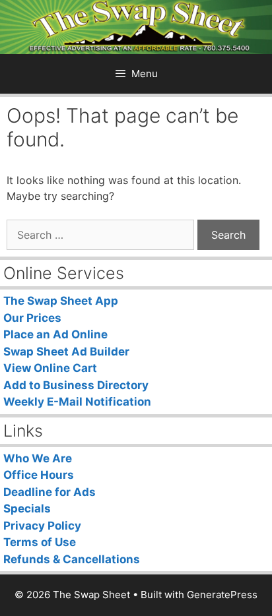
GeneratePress (222, 594)
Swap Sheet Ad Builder (66, 351)
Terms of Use (39, 542)
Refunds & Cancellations (71, 559)
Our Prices (32, 317)
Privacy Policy (42, 525)
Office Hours (38, 474)
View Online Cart (50, 368)
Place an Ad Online (55, 334)
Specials (27, 508)
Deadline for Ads (49, 492)
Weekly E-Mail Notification (77, 401)
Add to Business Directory (76, 385)
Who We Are (37, 458)
